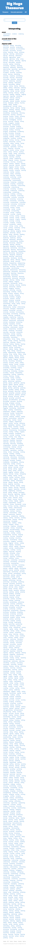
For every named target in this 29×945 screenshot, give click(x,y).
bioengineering (7, 106)
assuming (5, 77)
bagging (5, 86)
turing (16, 855)
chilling (5, 160)
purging (13, 620)
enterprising (12, 320)
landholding (6, 480)
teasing (10, 821)
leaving (5, 489)
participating (17, 573)
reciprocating (19, 641)
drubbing (12, 297)
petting (11, 585)
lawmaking (6, 485)
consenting (13, 199)
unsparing (12, 880)
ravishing (22, 636)
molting (18, 533)
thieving (12, 830)
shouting (5, 728)
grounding (22, 399)
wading (5, 900)
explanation (6, 35)
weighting (17, 912)
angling (11, 64)
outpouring (6, 560)
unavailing (22, 860)
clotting (11, 168)
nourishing (6, 550)
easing (13, 303)
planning (5, 592)
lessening (18, 491)
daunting (16, 234)
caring (4, 148)
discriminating (15, 268)
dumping (11, 300)
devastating (6, 258)
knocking (17, 477)
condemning (13, 190)
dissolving (21, 276)
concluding (6, 190)
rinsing (21, 676)
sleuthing (5, 744)
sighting (21, 732)
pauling (13, 577)
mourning (5, 539)
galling (5, 381)
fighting (21, 349)
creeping (11, 219)
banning (23, 89)
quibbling (5, 625)
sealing (12, 705)
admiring (12, 54)
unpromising (6, 877)
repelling (5, 659)
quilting (19, 625)
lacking (23, 477)
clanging (5, 163)
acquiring (10, 52)
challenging (11, 155)
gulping (11, 406)
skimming (20, 737)
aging (18, 57)
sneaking (5, 750)
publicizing (18, 615)
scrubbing (6, 705)
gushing (16, 406)
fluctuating (19, 361)
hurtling (11, 437)
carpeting (5, 150)
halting (5, 410)
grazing (5, 394)
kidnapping (23, 474)
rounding (15, 684)
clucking (11, 170)
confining (19, 194)
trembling (18, 848)
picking (23, 585)
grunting (12, 404)
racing (10, 627)
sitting (10, 735)
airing (21, 59)
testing (16, 826)
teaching (21, 819)
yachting (16, 934)
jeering (5, 469)
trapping (22, 846)
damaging (10, 229)
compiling (12, 184)
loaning (15, 499)
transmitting (6, 846)
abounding (18, 45)
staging (18, 776)
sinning (5, 735)
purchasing (6, 620)
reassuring (13, 639)
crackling (5, 217)
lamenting (22, 479)
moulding (11, 538)
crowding (12, 222)
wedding (5, 912)
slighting (21, 744)
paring (5, 573)
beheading (19, 96)
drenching (12, 290)
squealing (12, 772)
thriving (11, 833)
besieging (10, 103)
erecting (18, 324)
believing (5, 99)
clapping (17, 163)
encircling (19, 310)
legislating (16, 489)
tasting (5, 819)
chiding (11, 158)
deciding (21, 241)
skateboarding (7, 737)
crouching (5, 222)
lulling (4, 506)
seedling (17, 706)
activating (21, 52)
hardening (6, 413)
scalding (12, 695)
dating (10, 234)
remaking (5, 657)
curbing (11, 226)
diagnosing (6, 259)
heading (17, 416)
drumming (6, 298)
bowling (17, 121)
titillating (5, 840)
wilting (9, 922)
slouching (22, 745)
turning (21, 855)
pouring (5, 600)
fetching (5, 349)
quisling (5, 627)
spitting (5, 765)
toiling (17, 840)
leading (18, 485)
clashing (23, 163)
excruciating (19, 330)
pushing (18, 620)
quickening (12, 625)
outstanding (14, 560)
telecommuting (7, 823)
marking (12, 511)
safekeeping (6, 691)
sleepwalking (18, 742)
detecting (11, 256)
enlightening (20, 318)
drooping (17, 295)
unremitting (22, 878)
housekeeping (22, 430)
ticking (11, 836)
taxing (16, 819)
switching (5, 814)
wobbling (18, 926)
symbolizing (19, 814)
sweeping (18, 809)
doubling (5, 285)
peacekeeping (7, 578)
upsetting (11, 890)
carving (22, 150)
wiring (10, 924)
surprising (19, 806)
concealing (13, 189)
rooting (22, 683)
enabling (5, 310)
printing (22, 605)
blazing (23, 108)
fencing (11, 347)
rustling (5, 690)
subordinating (19, 797)
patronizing (6, 577)
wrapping (12, 931)
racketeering (16, 627)
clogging (11, 167)
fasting (18, 342)
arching (12, 71)
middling (14, 523)
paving (18, 577)
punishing (17, 619)
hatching (12, 415)
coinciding (5, 175)
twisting (11, 857)
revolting (18, 671)
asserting (5, 76)
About (4, 941)
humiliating (18, 433)
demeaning (6, 248)
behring (12, 98)
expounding (6, 337)
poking (18, 595)
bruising (12, 135)
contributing (21, 204)
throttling (5, 835)
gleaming (20, 386)
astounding (6, 79)
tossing (5, 841)
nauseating (18, 544)
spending (5, 764)
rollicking (5, 683)
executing (5, 332)
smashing (18, 747)
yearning (11, 936)
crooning (11, 221)
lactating (5, 479)
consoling (5, 200)
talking (20, 816)
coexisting (17, 173)
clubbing (5, 170)
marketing (6, 511)
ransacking (18, 632)
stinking (18, 784)
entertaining (20, 320)
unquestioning (15, 877)
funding (13, 379)
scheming (5, 698)
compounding (21, 185)
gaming (5, 383)
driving (22, 293)
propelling (20, 612)
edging (5, 305)
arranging (6, 72)
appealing (19, 65)
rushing (17, 688)
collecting (12, 175)
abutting (12, 47)
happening (20, 411)
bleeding (5, 109)
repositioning (6, 661)
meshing (20, 519)
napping (11, 544)
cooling (18, 207)
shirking (11, 723)
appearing (6, 67)
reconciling (19, 642)
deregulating (22, 251)
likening (11, 496)
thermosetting (15, 828)
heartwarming (7, 420)
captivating (13, 146)
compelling (20, 182)
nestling (5, 546)
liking (16, 496)
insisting (22, 452)
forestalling (6, 367)
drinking (10, 293)
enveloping (12, 322)
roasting (21, 679)
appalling (12, 65)
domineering (14, 283)
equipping (12, 324)
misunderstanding (14, 529)
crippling (23, 219)
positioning (6, 598)
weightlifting (6, 914)
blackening (6, 108)
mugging (13, 541)
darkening (12, 232)
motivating (19, 536)
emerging (12, 308)
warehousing (6, 904)
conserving (20, 199)
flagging (5, 356)
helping (5, 423)
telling (13, 824)
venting (21, 895)
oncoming (5, 555)
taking (15, 816)
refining (11, 647)
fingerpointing (12, 352)
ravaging (5, 636)
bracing (5, 123)
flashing (5, 357)
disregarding (6, 275)
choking (16, 160)
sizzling (20, 735)
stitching (5, 786)
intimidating (14, 458)
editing (10, 305)
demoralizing (21, 248)
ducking (18, 298)
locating (5, 501)
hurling (23, 435)
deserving (5, 254)
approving (6, 71)
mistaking (5, 529)
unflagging (19, 870)
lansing (5, 482)
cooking (12, 207)
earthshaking (6, 303)
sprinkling (19, 769)
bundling (19, 138)
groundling (6, 401)
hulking (5, 433)
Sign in (24, 941)
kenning (11, 474)
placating (16, 590)
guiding (5, 406)
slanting (12, 740)
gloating (5, 389)
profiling (19, 609)
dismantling (15, 271)
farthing (16, 340)
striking (21, 792)
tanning (5, 818)
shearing (5, 718)
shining (10, 722)
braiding (17, 123)
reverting (14, 669)
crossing (17, 221)
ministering (6, 526)
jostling (20, 470)
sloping (16, 745)
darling (18, 232)
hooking (5, 430)
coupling (18, 214)
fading (18, 339)
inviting (13, 464)
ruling (20, 686)
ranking (11, 632)
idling (19, 437)
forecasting (21, 366)
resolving (12, 663)
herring (16, 423)
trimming (23, 850)
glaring (15, 386)
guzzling (22, 406)
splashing (11, 765)
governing (17, 391)
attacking (13, 79)
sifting (16, 732)
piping (20, 588)
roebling (5, 681)
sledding (5, 742)
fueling (12, 378)
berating (23, 101)
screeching (13, 703)
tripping (10, 851)
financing (18, 351)
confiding (12, 194)
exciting (5, 330)
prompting (13, 612)
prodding (5, 609)
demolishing (13, 248)
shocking (17, 723)
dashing (5, 234)
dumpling (17, 300)
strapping (12, 791)
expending (6, 335)
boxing (22, 121)
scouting (23, 700)
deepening (19, 243)
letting (10, 492)
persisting (12, 583)
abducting (5, 45)
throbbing (17, 833)
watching (5, 907)
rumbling (5, 688)
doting (20, 283)
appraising (14, 69)
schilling (12, 698)
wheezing (5, 917)
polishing (5, 597)
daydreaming (12, 236)
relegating (12, 654)
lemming (23, 489)
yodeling (5, 937)
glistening (16, 388)
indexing (14, 447)
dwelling (5, 302)
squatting (18, 770)
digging (24, 259)
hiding (4, 425)
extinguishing (6, 339)
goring (5, 391)
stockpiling (6, 787)
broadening (21, 131)
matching (5, 512)
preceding (5, 602)
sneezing (18, 750)
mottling (5, 538)
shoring (5, 727)
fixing (24, 354)
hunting (12, 435)
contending (22, 202)
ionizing (18, 464)
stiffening (16, 782)
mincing (5, 524)
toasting (11, 840)
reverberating (7, 669)
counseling (6, 214)
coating (12, 172)
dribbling (13, 291)
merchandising (7, 519)
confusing (14, 197)
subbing (11, 797)
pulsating (5, 619)
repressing (15, 661)
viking (15, 897)
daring (24, 231)
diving (22, 280)
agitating (5, 59)
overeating (6, 561)
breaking (5, 128)
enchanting (12, 310)
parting (24, 573)
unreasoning (6, 878)
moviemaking (13, 539)
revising (20, 669)
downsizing (12, 286)
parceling (22, 571)
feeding (15, 345)
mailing (5, 507)
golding (17, 389)
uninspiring (6, 873)
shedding (18, 718)
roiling (11, 681)
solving (5, 755)
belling (17, 99)
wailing (10, 900)
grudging (11, 403)
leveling (15, 492)
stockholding (12, 786)
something (20, 755)
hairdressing (12, 408)
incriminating (6, 447)
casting (10, 151)
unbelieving (14, 862)
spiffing (12, 764)
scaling (18, 695)
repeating (23, 657)
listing (20, 497)
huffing (16, 431)
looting (12, 504)
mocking (11, 531)
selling (14, 711)
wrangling (6, 931)
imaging (13, 438)
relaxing (23, 652)
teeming (16, 821)
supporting (6, 804)
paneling (16, 570)
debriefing (19, 239)
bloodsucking (14, 113)
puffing (18, 617)
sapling (19, 693)
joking (10, 470)
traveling (5, 848)
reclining (12, 642)
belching (18, 98)
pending (5, 580)
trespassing (6, 850)
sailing (18, 691)
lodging (16, 501)
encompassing (20, 312)
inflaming (12, 448)
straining (18, 789)
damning (17, 229)
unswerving (6, 883)
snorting (11, 752)
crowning (18, 222)
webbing (23, 910)
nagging (11, 543)
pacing (14, 566)
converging (20, 205)
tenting (11, 826)
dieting (12, 259)
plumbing (17, 593)
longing (5, 502)
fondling (5, 364)
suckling (11, 801)
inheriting (20, 450)
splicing (17, 765)
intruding (12, 460)
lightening (17, 494)
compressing (6, 187)
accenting (5, 49)
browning (17, 133)
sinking (22, 733)
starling (5, 779)
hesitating (22, 423)
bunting (11, 140)
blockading (12, 111)
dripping (16, 293)
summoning (6, 803)
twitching (17, 857)
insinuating (16, 452)
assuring (12, 77)
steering (23, 781)
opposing (12, 556)
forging (20, 367)
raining (12, 630)
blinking (5, 111)
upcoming (5, 889)
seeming (5, 708)
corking (18, 209)
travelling (11, 848)
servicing (11, 713)
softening (18, 754)
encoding (12, 312)
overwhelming (7, 566)
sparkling (22, 759)
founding (21, 371)
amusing (5, 64)
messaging (14, 521)
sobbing (5, 754)
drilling (5, 293)
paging (16, 568)
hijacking (18, 425)
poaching (5, 595)
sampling (5, 693)
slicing (11, 744)
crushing (5, 224)
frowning (11, 376)
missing (12, 528)
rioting (5, 678)
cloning (17, 167)
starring (11, 779)
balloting (23, 87)
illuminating (6, 438)
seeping (11, 708)
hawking (11, 416)
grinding (10, 396)
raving (16, 636)
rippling (21, 678)
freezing (14, 374)
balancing (21, 86)
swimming (6, 813)
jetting (15, 469)
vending (15, 895)
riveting (10, 679)
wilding (24, 921)
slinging (5, 745)
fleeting (17, 357)
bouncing (10, 121)
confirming (6, 195)
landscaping (19, 480)
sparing (17, 759)
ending (5, 315)
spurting (12, 770)
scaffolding (6, 695)
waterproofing (13, 907)
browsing (5, 135)
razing (5, 637)
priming (17, 605)
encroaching (14, 313)
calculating (6, 143)
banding (5, 89)
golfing (22, 389)
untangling (14, 883)
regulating (12, 651)
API (26, 12)
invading (18, 460)
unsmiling (5, 880)
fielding (16, 349)
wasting (22, 905)
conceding (20, 189)
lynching (16, 506)
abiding (12, 45)
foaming (5, 362)
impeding (12, 440)
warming (14, 904)
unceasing (12, 863)
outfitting (11, 558)
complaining (20, 184)
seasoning (6, 706)
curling (21, 226)
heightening (18, 421)
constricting (21, 200)
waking (21, 900)
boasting (5, 116)
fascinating (22, 340)
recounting (13, 644)
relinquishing (19, 654)
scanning (5, 696)
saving (24, 693)
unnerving (18, 875)
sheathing (12, 718)
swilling (18, 811)
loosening (5, 504)
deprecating (20, 249)
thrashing (11, 831)
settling (5, 715)
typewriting (6, 858)
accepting (12, 49)
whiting (24, 919)
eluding (14, 307)
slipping (11, 745)
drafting (5, 288)
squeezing (19, 772)
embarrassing (21, 307)
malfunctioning (18, 507)
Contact (20, 941)
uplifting (18, 889)
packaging (20, 566)
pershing (5, 583)
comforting (13, 177)
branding (12, 126)
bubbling (5, 136)
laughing (10, 484)
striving (17, 794)
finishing (5, 354)
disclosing (12, 266)
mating (20, 512)
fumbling (18, 378)
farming (10, 340)
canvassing (6, 146)
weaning (5, 910)
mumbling (19, 541)
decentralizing (14, 241)
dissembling (14, 275)
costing (12, 212)
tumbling (5, 855)
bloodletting (6, 113)
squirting (18, 774)
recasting (5, 641)
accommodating (20, 49)
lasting (5, 484)
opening (17, 555)
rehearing (19, 651)
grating (24, 393)
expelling (18, 334)
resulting (20, 664)
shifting (23, 720)
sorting (17, 757)
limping (5, 497)
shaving (19, 717)
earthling (23, 302)
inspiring (5, 453)
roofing (16, 683)
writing (5, 934)
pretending (19, 604)
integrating (12, 455)
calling (12, 143)
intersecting (21, 457)
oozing (12, 555)
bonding (5, 118)
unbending (22, 862)
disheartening (14, 270)
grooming (18, 398)
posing (17, 597)
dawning (5, 236)
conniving (5, 199)
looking (19, 502)
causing (5, 153)
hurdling (17, 435)
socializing (11, 754)
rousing (22, 684)
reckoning (6, 642)
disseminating (7, 276)
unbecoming (6, 862)
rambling (23, 630)
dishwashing (22, 270)
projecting (22, 610)
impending (19, 440)
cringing (17, 219)
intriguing (5, 460)
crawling (23, 217)
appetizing (20, 67)
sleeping (11, 742)
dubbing (12, 298)
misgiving (13, 526)
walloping (11, 902)
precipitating (13, 602)
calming (17, 143)
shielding (17, 720)
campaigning (6, 145)
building (17, 136)
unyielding (12, 887)
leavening (22, 487)
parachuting (15, 571)
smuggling (23, 749)
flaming (11, 356)
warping (5, 905)
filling (8, 351)
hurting (5, 437)
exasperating (12, 329)
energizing (17, 315)
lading (10, 479)
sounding (22, 757)
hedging (11, 421)
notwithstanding (19, 548)
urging (5, 892)
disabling (5, 263)
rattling (21, 634)
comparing (13, 182)
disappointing (21, 263)
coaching (23, 170)
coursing (5, 216)
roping (5, 684)
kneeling (5, 477)
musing (5, 543)
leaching (12, 485)
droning (11, 295)
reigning (5, 652)
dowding (23, 285)
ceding (10, 153)
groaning (11, 398)
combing (18, 175)
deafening (12, 238)
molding (13, 533)
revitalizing (6, 671)
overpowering (14, 563)
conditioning (15, 192)
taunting (10, 819)
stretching (15, 792)
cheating (18, 157)
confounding (6, 197)
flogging (16, 359)
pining (10, 588)
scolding (5, 700)
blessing (17, 109)
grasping (18, 393)
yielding (22, 936)
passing (13, 575)
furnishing (19, 379)
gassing (5, 384)
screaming (6, 703)
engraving (20, 317)
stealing (11, 781)
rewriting (12, 673)
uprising (5, 890)
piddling (5, 587)
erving (10, 325)
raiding (16, 629)
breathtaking (19, 128)
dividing (18, 280)
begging (23, 94)
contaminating (14, 202)
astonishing (19, 77)
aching (5, 52)
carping (12, 150)
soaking (17, 752)
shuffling (5, 730)
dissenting (14, 276)
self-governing (7, 711)
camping (13, 145)
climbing (23, 165)
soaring (22, 752)
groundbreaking (13, 399)
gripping (5, 398)
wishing (16, 924)
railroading (6, 630)
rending (12, 657)
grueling (18, 403)
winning (5, 924)
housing (5, 431)
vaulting (18, 894)
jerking (10, 469)
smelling (5, 749)
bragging (11, 123)
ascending (19, 72)
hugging (22, 431)
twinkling (5, 857)
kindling (10, 475)
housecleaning (13, 430)
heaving (20, 420)
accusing (19, 50)
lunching (10, 506)
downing (5, 286)
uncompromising (7, 865)
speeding (5, 762)
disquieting (21, 273)
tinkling (15, 838)
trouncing (5, 853)
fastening (12, 342)
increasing (21, 445)
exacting (21, 327)
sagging (13, 691)
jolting (14, 470)
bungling (5, 140)
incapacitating (7, 445)
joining (5, 470)
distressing (15, 278)
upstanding (19, 890)
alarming (5, 60)
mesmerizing (6, 521)
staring (22, 777)
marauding (12, 509)
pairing (11, 570)
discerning (6, 266)
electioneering (7, 307)
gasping (23, 383)
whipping (17, 917)
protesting (13, 614)
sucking (5, 801)
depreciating (6, 251)
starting (16, 779)
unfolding (13, 872)
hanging (13, 411)
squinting (5, 774)
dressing (18, 290)
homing (22, 428)
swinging (12, 813)
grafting (5, 393)
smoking (16, 749)
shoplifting (12, 725)
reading (16, 637)
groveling (19, 401)
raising (17, 630)
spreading (12, 769)
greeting (17, 394)
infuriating (6, 450)
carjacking (10, 148)
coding (12, 173)
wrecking (18, 931)
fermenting (17, 347)
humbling (11, 433)
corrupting (6, 212)
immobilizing (20, 438)
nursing (19, 550)
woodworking (6, 927)
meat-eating (6, 516)
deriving (5, 253)
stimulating (6, 784)
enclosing (5, 312)
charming (11, 157)
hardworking (19, 413)
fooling (11, 364)
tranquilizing (18, 845)
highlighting (11, 425)
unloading (11, 875)
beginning (6, 96)
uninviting (22, 873)
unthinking (21, 883)
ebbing (23, 303)
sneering (11, 750)
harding (12, 413)
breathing (12, 128)
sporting (11, 767)
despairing (19, 254)
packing (5, 568)
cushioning (17, 227)
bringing (5, 131)
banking (17, 89)
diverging (5, 280)
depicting (13, 249)
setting (22, 713)
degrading (6, 246)
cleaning (5, 165)
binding (15, 104)
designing (12, 254)
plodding (11, 593)
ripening (10, 678)
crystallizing (12, 224)
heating (14, 420)
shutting (18, 730)
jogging (20, 469)
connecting (21, 197)
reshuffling (6, 663)
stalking (5, 777)
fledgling (11, 357)
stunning (5, 797)
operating (5, 556)
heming (11, 423)
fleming (22, 357)
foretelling (13, 367)
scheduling (18, 696)
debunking (6, 241)
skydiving (11, 738)
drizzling (5, 295)
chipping (10, 160)
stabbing (5, 776)
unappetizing (6, 860)
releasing (5, 654)
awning (5, 82)
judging (5, 472)
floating (10, 359)
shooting (5, 725)
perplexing (21, 582)
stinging (13, 784)
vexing (5, 897)
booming (5, 119)
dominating (6, 283)
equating (5, 324)
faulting (12, 344)
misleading (20, 526)
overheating (13, 561)
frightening (20, 374)
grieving (23, 394)
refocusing (6, 649)
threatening (19, 831)
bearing (16, 92)
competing (6, 184)
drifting (20, 291)
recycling (19, 644)
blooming (22, 113)
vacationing (16, 892)
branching (6, 126)
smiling (11, 749)
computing (6, 189)
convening (13, 205)
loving (24, 504)
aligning (24, 60)
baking (16, 86)
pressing (12, 604)
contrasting (14, 204)
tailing (10, 816)
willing (5, 922)
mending (23, 517)
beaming (10, 92)
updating (12, 889)
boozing (19, 119)
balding (5, 87)
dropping (5, 297)
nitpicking (22, 546)
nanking (5, 544)
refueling (19, 649)
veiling (10, 895)
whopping (6, 921)
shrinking (18, 728)
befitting (17, 94)
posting (13, 598)
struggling (6, 796)
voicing (5, 899)
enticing (5, 322)
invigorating (6, 464)
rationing (15, 634)
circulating (19, 162)
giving (9, 386)
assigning (12, 76)
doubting (11, 285)
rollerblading (17, 681)
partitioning (6, 575)
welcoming (14, 914)
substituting (13, 799)
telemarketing (7, 824)
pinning (15, 588)
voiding (10, 899)
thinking (18, 830)
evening (21, 325)
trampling (11, 845)
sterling (5, 782)
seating (12, 706)
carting (17, 150)
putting (5, 622)
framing (12, 372)
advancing (11, 55)
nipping (16, 546)
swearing (5, 809)
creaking (5, 219)
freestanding (18, 372)
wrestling (12, 932)
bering (5, 103)
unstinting (19, 880)
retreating (6, 668)
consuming (6, 202)
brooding (11, 133)
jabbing (10, 467)
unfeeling (11, 870)
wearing (11, 910)
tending (5, 826)
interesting (19, 455)
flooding (21, 359)
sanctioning (12, 693)
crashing (11, 217)
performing (6, 582)
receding (12, 641)
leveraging (21, 492)
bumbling (13, 138)
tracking (10, 843)
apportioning (6, 69)
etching (15, 325)
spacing (5, 759)
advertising (18, 55)
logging (21, 501)
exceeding (19, 329)
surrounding (6, 808)
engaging (5, 317)
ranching (5, 632)
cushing (11, 227)
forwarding (14, 371)
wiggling (18, 921)
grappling (11, 393)
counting (12, 214)
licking (5, 494)
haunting (5, 416)
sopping (11, 757)
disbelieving (21, 265)
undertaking (22, 867)
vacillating (22, 892)
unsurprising (6, 882)
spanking (11, 759)
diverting (12, 280)
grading (24, 391)
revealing (19, 668)
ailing (17, 59)
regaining (5, 651)
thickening (6, 830)
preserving (6, 604)
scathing (11, 696)
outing (17, 558)
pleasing (5, 593)
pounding (18, 598)
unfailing (5, 870)
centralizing (21, 153)
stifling (22, 782)
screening (19, 703)
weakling (17, 909)
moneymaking (7, 534)
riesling (15, 674)
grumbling (6, 404)
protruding (20, 614)
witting (12, 926)
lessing (5, 492)
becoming (5, 94)
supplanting (22, 803)
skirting (5, 738)
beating (22, 92)
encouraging (6, 313)
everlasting (6, 327)
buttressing (12, 141)
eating (18, 303)
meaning (18, 514)
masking (18, 511)
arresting (12, 72)
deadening (6, 238)
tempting (19, 824)
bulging (23, 136)
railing (21, 629)
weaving (17, 910)
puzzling (11, 622)
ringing (10, 676)
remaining (17, 656)
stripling (5, 794)
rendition (14, 34)
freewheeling (6, 374)
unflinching (6, 872)
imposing (18, 442)
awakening (12, 81)
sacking (11, 690)
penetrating (12, 580)
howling (11, 431)
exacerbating (13, 327)
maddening (23, 506)
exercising (12, 332)
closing (22, 167)
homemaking (14, 428)
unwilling (11, 885)
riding (10, 674)
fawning (17, 344)
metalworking (6, 523)
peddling (14, 578)
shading (11, 715)
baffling (18, 84)
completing (6, 185)
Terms (11, 941)
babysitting (18, 82)
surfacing (13, 804)
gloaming (22, 388)
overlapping (21, 561)
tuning (11, 855)
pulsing (12, 619)
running (11, 688)
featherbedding (7, 345)
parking (10, 573)
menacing (16, 517)
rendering (21, 34)
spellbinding (12, 762)
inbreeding (20, 443)
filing (4, 351)
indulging (5, 448)
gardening (16, 383)
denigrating (6, 249)
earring (17, 302)
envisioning (19, 322)
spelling (19, 762)
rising (4, 679)
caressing (20, 146)
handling (10, 410)
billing (10, 104)
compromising (15, 187)
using (9, 892)
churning (13, 162)
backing (5, 84)
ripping (16, 678)
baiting (11, 86)
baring (12, 91)
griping (22, 396)
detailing (5, 256)
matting (5, 514)
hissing (5, 426)
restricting (13, 664)
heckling (5, 421)
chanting (5, 157)
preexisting (21, 602)
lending (5, 491)
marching (18, 509)
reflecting (16, 647)
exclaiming (11, 330)
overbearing (22, 560)
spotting (17, 767)
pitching (5, 590)
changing (18, 155)
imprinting (6, 443)
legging (10, 489)
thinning (5, 831)
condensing (21, 190)
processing (19, 607)
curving (5, 227)
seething (17, 708)
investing (21, 462)
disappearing (12, 263)
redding (5, 646)
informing (18, 448)
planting (11, 592)
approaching (22, 69)
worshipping (13, 929)
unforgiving (20, 872)
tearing (5, 821)
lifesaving (10, 494)
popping (12, 597)
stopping (11, 789)
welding (20, 914)
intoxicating (21, 458)
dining (12, 261)
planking (22, 590)
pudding (12, 617)
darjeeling (5, 232)
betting (17, 103)
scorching (11, 700)
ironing (5, 465)
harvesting (6, 415)
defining (12, 244)
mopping (20, 534)
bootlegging (12, 119)
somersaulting (12, 755)
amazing (18, 62)
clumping (17, 170)
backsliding (12, 84)
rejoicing (11, 652)
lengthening (12, 491)
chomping (22, 160)
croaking (5, 221)
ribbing (5, 674)
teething (22, 821)
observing (11, 551)
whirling (5, 919)
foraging (22, 364)
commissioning (7, 180)
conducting (6, 194)
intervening (6, 458)
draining (17, 288)
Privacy (15, 941)
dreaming (5, 290)
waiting (15, 900)
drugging (18, 297)
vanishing (12, 894)
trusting (18, 853)
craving (17, 217)
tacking (5, 816)
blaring (12, 108)
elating (15, 305)
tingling (10, 838)
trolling (16, 851)
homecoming (6, 428)
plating (17, 592)
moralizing (6, 536)
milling (19, 523)
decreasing (12, 243)
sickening (5, 732)
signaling (5, 733)
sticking (11, 782)
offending (5, 553)
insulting (5, 455)
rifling (19, 674)
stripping (11, 794)
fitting (20, 354)
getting (21, 384)
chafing (5, 155)
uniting (5, 875)
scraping (11, 701)
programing (6, 610)
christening (6, 162)
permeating (14, 582)
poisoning (12, 595)
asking (5, 74)
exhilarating (6, 334)
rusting (23, 688)
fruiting (17, 376)
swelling (13, 811)
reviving (12, 671)
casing (5, 151)
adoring (5, 55)
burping (23, 140)
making (10, 507)
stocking (19, 786)
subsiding (5, 799)
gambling (18, 381)
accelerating (19, 47)
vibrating (10, 897)
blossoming (6, 114)
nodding (5, 548)
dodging (11, 281)
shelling (11, 720)
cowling (17, 216)
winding (15, 922)
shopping (19, 725)
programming (14, 610)
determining (18, 256)
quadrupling (17, 622)
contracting (6, 204)
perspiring (19, 583)
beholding (6, 98)
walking (5, 902)
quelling (5, 624)
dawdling (22, 234)
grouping (12, 401)
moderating (6, 533)
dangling (18, 231)
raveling (11, 636)
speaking (17, 760)
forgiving (5, 369)
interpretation (7, 34)
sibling (23, 730)
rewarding (6, 673)
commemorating (15, 178)
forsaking (17, 369)
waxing (5, 909)
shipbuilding (17, 722)
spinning (17, 764)
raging (11, 629)
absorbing (6, 47)
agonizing (12, 59)
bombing (22, 116)
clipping (5, 167)
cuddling (19, 224)
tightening (17, 836)
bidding (5, 104)
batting (5, 92)
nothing (11, 548)
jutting (22, 472)
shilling (5, 722)
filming (13, 351)
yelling (16, 936)
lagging (16, 479)
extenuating (14, 337)
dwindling (11, 302)
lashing (21, 482)
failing (23, 339)
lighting (23, 494)
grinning (16, 396)
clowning (22, 168)
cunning (5, 226)
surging (5, 806)
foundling (5, 372)
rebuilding (20, 639)
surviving (13, 808)
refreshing (13, 649)
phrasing (17, 585)
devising (20, 258)
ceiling (15, 153)
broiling (5, 133)
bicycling (22, 103)
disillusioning (6, 271)
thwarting (5, 836)
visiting (21, 897)
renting (17, 657)
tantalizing (11, 818)
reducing (18, 646)
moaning (5, 531)
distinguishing (7, 278)
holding (22, 426)
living (4, 499)
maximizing (12, 514)
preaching (17, 600)
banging (11, 89)
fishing (15, 354)
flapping (16, 356)
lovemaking (18, 504)
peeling (20, 578)
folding (22, 362)
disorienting (22, 271)
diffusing (18, 259)
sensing (5, 713)
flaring (22, 356)
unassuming (15, 860)
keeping (5, 474)
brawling (18, 126)
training (5, 845)
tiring (20, 838)
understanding (14, 867)
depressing (14, 251)
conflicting (13, 195)
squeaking (6, 772)
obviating (18, 551)
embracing (6, 308)
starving (5, 781)
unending (13, 868)
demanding (20, 246)
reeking (5, 647)
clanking (11, 163)
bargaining (6, 91)
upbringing (20, 887)
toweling (22, 841)
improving (13, 443)
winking (20, 922)
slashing (18, 740)
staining (24, 776)
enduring (10, 315)
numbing (12, 550)
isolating (21, 465)
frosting (5, 376)
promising (6, 612)
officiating (12, 553)
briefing (11, 130)
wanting (22, 902)
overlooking (6, 563)
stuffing (12, 796)
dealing (19, 238)
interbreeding (6, 40)
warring (11, 905)
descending (12, 253)
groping (5, 399)
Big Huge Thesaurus (14, 6)
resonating (20, 663)
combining (6, 177)
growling (5, 403)
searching (17, 705)
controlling (6, 205)
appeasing (13, 67)
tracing (5, 843)
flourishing (12, 361)
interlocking (13, 457)
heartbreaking (12, 418)
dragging (11, 288)
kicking (16, 474)
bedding (12, 94)
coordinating (6, 209)
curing (16, 226)
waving (20, 907)
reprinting (21, 661)
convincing (6, 207)
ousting (5, 558)
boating (11, 116)
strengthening (7, 792)
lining (10, 497)
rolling (11, 683)
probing (5, 607)
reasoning (6, 639)
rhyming (18, 673)
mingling (11, 524)
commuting (6, 182)
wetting (5, 916)
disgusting (6, 270)
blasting (18, 108)
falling (4, 340)
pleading (22, 592)
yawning (22, 934)
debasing (5, 239)
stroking (23, 794)
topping (22, 840)
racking (24, 627)
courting (11, 216)
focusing (11, 362)
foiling (16, 362)
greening (11, 394)
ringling (16, 676)
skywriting (17, 738)
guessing (18, 404)
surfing (19, 804)
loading (9, 499)
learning (16, 487)
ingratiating (13, 450)
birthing (15, 106)
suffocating (17, 801)
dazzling (19, 236)
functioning (6, 379)
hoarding (15, 426)
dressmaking (6, 291)
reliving (11, 656)
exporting (19, 335)
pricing (12, 605)
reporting (18, 659)
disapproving (6, 265)
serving (17, 713)
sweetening (6, 811)
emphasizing (20, 308)
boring (5, 121)
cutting (23, 227)
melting (11, 517)
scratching (18, 701)
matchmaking (13, 512)
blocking (18, 111)
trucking (12, 853)
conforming (20, 195)
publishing (6, 617)
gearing (16, 384)
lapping (10, 482)
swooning (12, 814)
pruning (12, 615)
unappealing (18, 858)
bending (17, 101)
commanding (6, 178)
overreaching (6, 565)
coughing (18, 212)
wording (14, 927)
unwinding (18, 885)
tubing (23, 853)
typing (12, 858)
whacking (11, 916)
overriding (14, 565)
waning (17, 902)
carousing (17, 148)
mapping (5, 509)
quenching (11, 624)
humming (5, 435)
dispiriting (13, 273)
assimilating (19, 76)
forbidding (6, 366)
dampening (6, 231)
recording (5, 644)
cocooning (6, 173)
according (5, 50)
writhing (18, 932)
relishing (5, 656)
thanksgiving (6, 828)
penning (19, 580)
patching (18, 575)
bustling (5, 141)
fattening (5, 344)
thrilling (5, 833)
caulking (21, 151)
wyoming (10, 934)
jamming (16, 467)
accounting (13, 50)
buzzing (19, 141)
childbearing (17, 158)
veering (5, 895)
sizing (14, 735)
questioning (19, 624)
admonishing (19, 54)
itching (5, 467)
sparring (11, 760)
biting (20, 106)
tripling (5, 851)
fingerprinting (21, 352)
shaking (16, 715)
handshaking (17, 410)
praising (11, 600)
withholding (6, 926)
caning (19, 145)
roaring (15, 679)
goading (11, 389)
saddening (17, 690)
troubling (21, 851)
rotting (10, 684)
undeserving (6, 868)
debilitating (12, 239)
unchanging (19, 863)
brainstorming (7, 125)
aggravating (12, 57)
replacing (11, 659)
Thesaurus (5, 12)
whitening (17, 919)
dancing (13, 231)
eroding (5, 325)
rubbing (10, 686)
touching (11, 841)
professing (12, 609)
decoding (5, 243)
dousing (18, 285)
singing (17, 733)
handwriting (6, 411)
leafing (23, 485)
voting (21, 899)
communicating (17, 180)
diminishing (6, 261)
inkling (5, 452)
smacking (5, 747)
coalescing (6, 172)
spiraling (23, 764)
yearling (5, 936)
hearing (5, 418)
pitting (10, 590)
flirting (5, 359)
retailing (5, 666)
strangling (6, 791)
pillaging (21, 587)
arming (17, 71)
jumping (16, 472)
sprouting (5, 770)
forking (11, 369)
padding (11, 568)
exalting (5, 329)
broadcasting (12, 131)
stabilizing (12, 776)
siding (11, 732)
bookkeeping (18, 118)
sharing (14, 717)
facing (13, 339)
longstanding (12, 502)
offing (18, 553)
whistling (11, 919)
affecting (5, 57)
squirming (12, 774)
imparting (5, 440)
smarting (12, 747)
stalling (11, 777)
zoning (11, 937)
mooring (14, 534)
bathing (23, 91)
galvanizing (11, 381)
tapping (23, 818)
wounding (21, 929)
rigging (5, 676)
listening (15, 497)
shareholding (6, 717)
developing (14, 258)
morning (12, 536)
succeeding (20, 799)
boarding (19, 114)
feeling (20, 345)
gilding (5, 386)
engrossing (6, 318)
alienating (17, 60)
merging (14, 519)
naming (16, 543)
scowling (5, 701)
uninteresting (14, 873)
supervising (14, 803)
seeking (23, 706)
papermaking (6, 571)
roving (5, 686)
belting (12, 101)
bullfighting (6, 138)
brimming (17, 130)
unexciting (20, 868)
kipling (15, 475)
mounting (18, 538)
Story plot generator (16, 12)
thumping (18, 835)
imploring (5, 442)
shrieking (11, 728)
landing (13, 480)
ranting (5, 634)
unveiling (5, 885)
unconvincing (17, 865)
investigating (14, 462)
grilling (5, 396)
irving (16, 465)
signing (11, 733)
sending (19, 711)
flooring (5, 361)
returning (12, 668)
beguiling (12, 96)
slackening (6, 740)
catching (15, 151)
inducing (19, 447)
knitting (11, 477)
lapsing (16, 482)
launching (16, 484)
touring (17, 841)
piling (15, 587)
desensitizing (19, 253)
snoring (5, 752)
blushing (13, 114)
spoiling (5, 767)
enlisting (5, 320)
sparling (5, 760)
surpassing (12, 806)
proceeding (12, 607)
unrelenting (14, 878)
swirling (18, 813)
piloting (5, 588)
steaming (17, 781)
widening (12, 921)
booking (11, 118)
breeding (5, 130)
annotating (6, 65)
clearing (17, 165)
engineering (13, 317)
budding (11, 136)
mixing (22, 529)
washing (16, 905)
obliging (5, 551)
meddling (21, 516)
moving (20, 539)
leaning (5, 487)
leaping (10, 487)
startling (22, 779)
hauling (18, 415)
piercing (11, 587)
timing (5, 838)
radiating (5, 629)
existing (13, 334)
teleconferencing (17, 823)
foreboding (13, 366)
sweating (11, 809)
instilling (18, 453)
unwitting (5, 887)
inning (10, 452)
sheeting (5, 720)
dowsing (19, 286)
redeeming (11, 646)
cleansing (11, 165)
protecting (6, 614)
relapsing (17, 652)
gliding (5, 388)
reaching (10, 637)
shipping (5, 723)
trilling (17, 850)
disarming (14, 265)
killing (4, 475)
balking (10, 87)
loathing (20, 499)
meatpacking (14, 516)
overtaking (21, 565)
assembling (17, 74)
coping (13, 209)
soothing (5, 757)
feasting (23, 344)
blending (11, 109)
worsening (6, 929)
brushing (17, 135)
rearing (21, 637)
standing (16, 777)
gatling (10, 384)
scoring (17, 700)
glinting (10, 388)
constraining (13, 200)
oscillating (19, 556)
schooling (17, 698)
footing (16, 364)
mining (16, 524)
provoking (6, 615)
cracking (23, 216)
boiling (17, 116)
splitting (23, 765)
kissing (20, 475)
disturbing (22, 278)
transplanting (14, 846)
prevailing (5, 605)
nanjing (22, 543)
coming (19, 177)
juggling (11, 472)
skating (14, 737)
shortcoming (12, 727)
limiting (21, 496)
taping (17, 818)
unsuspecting (15, 882)
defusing (18, 244)
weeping (11, 912)
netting (11, 546)
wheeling (17, 916)
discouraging (6, 268)
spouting (23, 767)
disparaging (6, 273)
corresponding (15, 211)
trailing (21, 843)
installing (11, 453)
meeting (5, 517)
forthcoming (6, 371)
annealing (17, 64)
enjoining (13, 318)
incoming (14, 445)
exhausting (19, 332)
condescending (7, 192)
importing (12, 442)
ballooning (17, 87)
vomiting (16, 899)
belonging (6, 101)
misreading (6, 528)
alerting (11, 60)
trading (16, 843)
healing (23, 416)
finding (5, 352)
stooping (5, 789)
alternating (12, 62)
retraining (23, 666)
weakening (11, 909)
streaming (19, 791)
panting (22, 570)
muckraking (6, 541)
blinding (23, 109)
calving (22, 143)
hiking (23, 425)
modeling (17, 531)
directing (17, 261)
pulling (23, 617)
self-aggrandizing (8, 710)
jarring (21, 467)
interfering (6, 457)
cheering (5, 158)
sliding (16, 744)
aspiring (10, 74)
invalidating (6, 462)
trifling (12, 850)
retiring (17, 666)
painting (5, 570)
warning (20, 904)
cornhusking (6, 211)
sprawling (5, 769)
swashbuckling (21, 808)
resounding (6, 664)
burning (17, 140)
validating (5, 894)
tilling (23, 836)
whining (12, 917)
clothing (5, 168)
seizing (22, 708)
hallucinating (20, 408)
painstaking (23, 568)
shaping (22, 715)
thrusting (12, 835)
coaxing (17, 172)
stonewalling (13, 787)
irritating (10, 465)
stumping (18, 796)
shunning (11, 730)
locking (11, 501)
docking (5, 281)
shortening (20, 727)
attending (19, 79)
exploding (12, 335)
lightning (5, 496)
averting (5, 81)
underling (5, 867)
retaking (11, 666)
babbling (10, 82)
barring (17, 91)
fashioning (6, 342)
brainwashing (15, 125)
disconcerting (20, 266)
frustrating (6, 378)
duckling (5, 300)
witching (21, 924)
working (20, 927)
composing (13, 185)
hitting (10, 426)
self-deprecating (18, 710)
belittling (11, 99)
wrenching (6, 932)
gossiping (10, 391)
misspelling (19, 528)
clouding (16, 168)
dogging (16, 281)
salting (23, 691)
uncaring (5, 863)
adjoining (5, 54)
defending (6, 244)
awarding (18, 81)
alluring (5, 62)
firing (10, 354)
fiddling (11, 349)
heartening (21, 418)
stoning (21, 787)
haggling (5, 408)
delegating (13, 246)
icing (15, 437)
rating (10, 634)
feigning (5, 347)
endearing (22, 313)
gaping (10, 383)
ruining (16, 686)
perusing (5, 585)
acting (16, 52)
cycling (5, 229)
